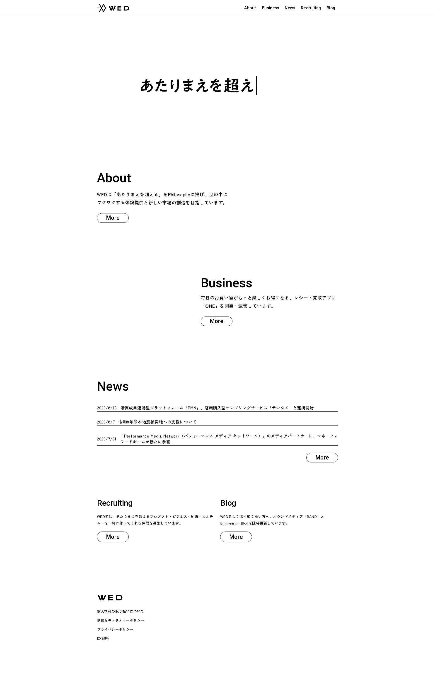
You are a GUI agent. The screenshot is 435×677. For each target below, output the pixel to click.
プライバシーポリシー (115, 629)
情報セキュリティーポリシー (120, 620)
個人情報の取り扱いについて (120, 611)
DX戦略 (103, 638)
